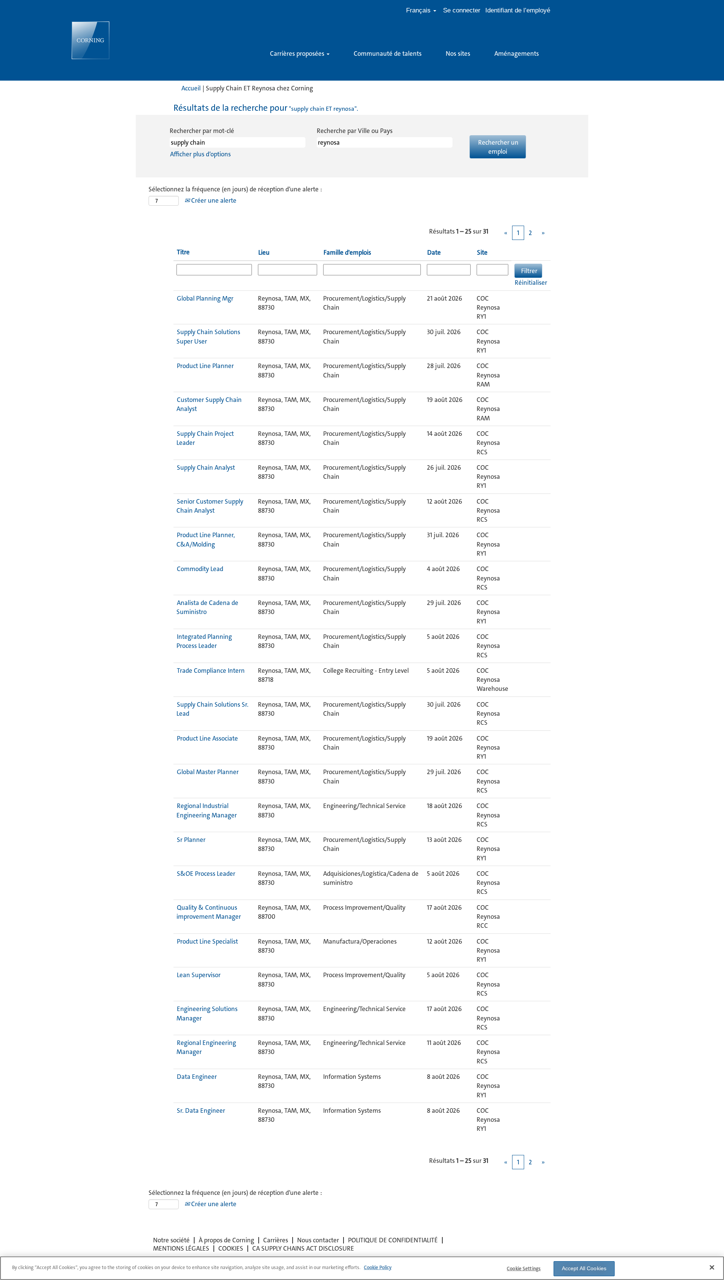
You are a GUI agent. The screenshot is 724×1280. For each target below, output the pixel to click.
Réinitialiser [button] (531, 282)
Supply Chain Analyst (206, 467)
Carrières (275, 1240)
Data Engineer (197, 1076)
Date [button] (434, 252)
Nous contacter (318, 1240)
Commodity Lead (200, 569)
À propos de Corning (226, 1240)
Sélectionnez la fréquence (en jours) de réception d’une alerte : (235, 189)
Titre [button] (183, 252)
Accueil (191, 88)
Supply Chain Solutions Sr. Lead (212, 709)
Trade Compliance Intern (211, 670)
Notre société (171, 1240)
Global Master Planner (208, 772)
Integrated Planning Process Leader (204, 641)
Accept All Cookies (584, 1268)
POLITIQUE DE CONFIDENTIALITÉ (393, 1240)
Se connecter (461, 10)
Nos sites (458, 53)
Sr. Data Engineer (201, 1110)
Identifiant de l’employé (517, 10)
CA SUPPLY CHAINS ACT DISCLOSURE (303, 1248)
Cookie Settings (524, 1268)
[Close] (712, 1267)
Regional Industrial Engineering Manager (206, 810)
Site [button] (482, 252)
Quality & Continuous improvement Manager (208, 912)
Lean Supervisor (199, 975)
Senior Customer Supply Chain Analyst (209, 506)
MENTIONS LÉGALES (181, 1248)
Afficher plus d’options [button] (200, 154)
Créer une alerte (213, 200)
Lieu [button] (264, 252)
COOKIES (230, 1248)
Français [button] (419, 10)
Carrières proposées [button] (298, 53)
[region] (362, 1268)
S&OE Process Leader (206, 873)
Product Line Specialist (207, 941)
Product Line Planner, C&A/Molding (205, 539)
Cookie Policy (377, 1267)
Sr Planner (191, 840)
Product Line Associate (207, 738)
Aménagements (516, 53)
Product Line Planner (205, 366)
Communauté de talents (388, 53)
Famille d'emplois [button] (347, 252)
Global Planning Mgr (205, 298)
